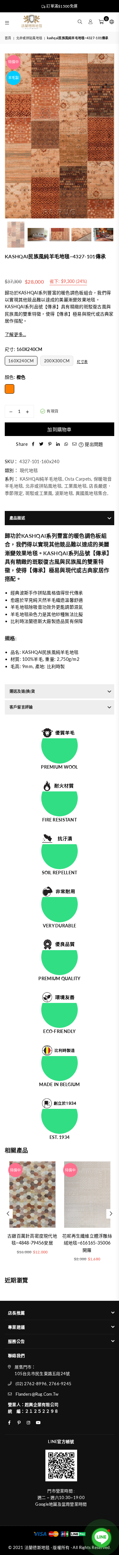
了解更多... (15, 334)
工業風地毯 (75, 486)
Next (109, 136)
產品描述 (17, 518)
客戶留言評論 (21, 707)
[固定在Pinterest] (50, 444)
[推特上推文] (41, 444)
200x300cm (57, 360)
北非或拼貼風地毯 (29, 38)
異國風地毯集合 (91, 493)
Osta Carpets (78, 479)
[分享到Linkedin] (58, 444)
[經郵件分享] (74, 444)
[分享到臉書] (33, 444)
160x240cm (21, 360)
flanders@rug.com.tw (37, 1394)
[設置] (110, 22)
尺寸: (24, 349)
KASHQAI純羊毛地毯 (41, 479)
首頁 (8, 38)
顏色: (15, 377)
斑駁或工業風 (39, 493)
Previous (9, 136)
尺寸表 (82, 362)
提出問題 (93, 444)
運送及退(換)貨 (22, 691)
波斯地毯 (64, 493)
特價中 (13, 62)
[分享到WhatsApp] (66, 444)
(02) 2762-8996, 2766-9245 (43, 1383)
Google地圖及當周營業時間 (61, 1504)
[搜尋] (80, 22)
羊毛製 (13, 78)
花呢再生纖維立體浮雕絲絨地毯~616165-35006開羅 (87, 1243)
